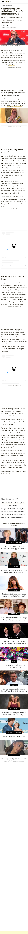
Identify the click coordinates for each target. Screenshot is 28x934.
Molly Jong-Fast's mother (14, 106)
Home (2, 5)
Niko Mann (5, 25)
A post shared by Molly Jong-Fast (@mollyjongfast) (14, 265)
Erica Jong (12, 65)
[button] (26, 2)
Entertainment (8, 5)
